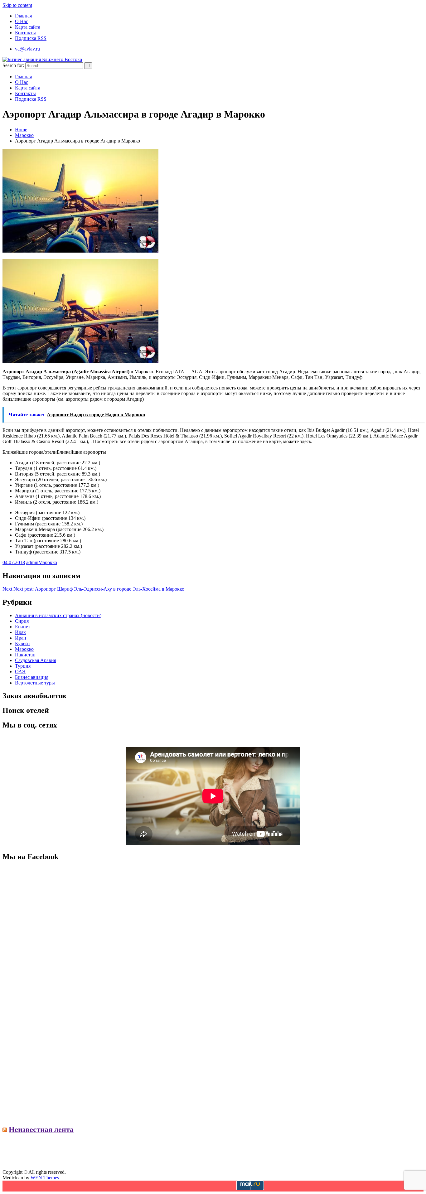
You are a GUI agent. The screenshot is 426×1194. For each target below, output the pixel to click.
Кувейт (22, 643)
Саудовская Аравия (35, 660)
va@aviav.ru (27, 48)
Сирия (22, 621)
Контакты (25, 32)
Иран (20, 638)
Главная (23, 15)
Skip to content (17, 5)
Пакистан (25, 654)
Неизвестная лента (41, 1129)
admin (32, 562)
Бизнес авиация (31, 677)
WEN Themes (45, 1177)
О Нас (21, 21)
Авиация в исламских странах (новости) (58, 615)
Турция (23, 666)
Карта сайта (27, 27)
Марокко (47, 562)
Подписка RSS (30, 38)
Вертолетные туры (35, 682)
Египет (22, 626)
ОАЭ (20, 671)
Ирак (20, 632)
